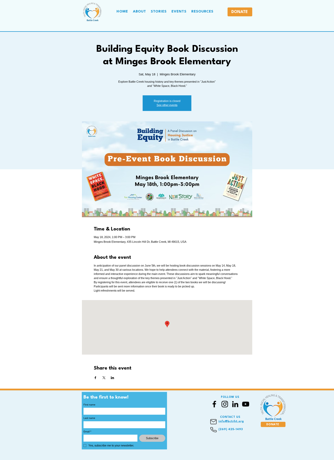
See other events (167, 105)
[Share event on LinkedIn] (112, 377)
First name (89, 404)
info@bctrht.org (231, 421)
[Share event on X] (104, 377)
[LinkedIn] (235, 404)
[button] (139, 11)
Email (87, 431)
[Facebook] (214, 404)
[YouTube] (245, 404)
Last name (89, 418)
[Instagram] (224, 404)
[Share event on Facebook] (95, 377)
